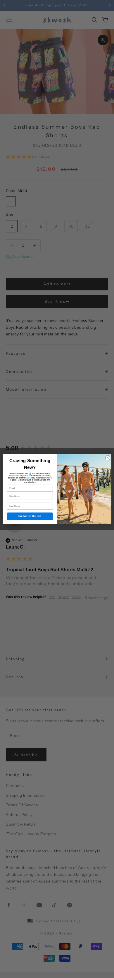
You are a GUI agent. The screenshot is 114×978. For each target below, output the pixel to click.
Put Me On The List (29, 516)
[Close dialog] (107, 457)
